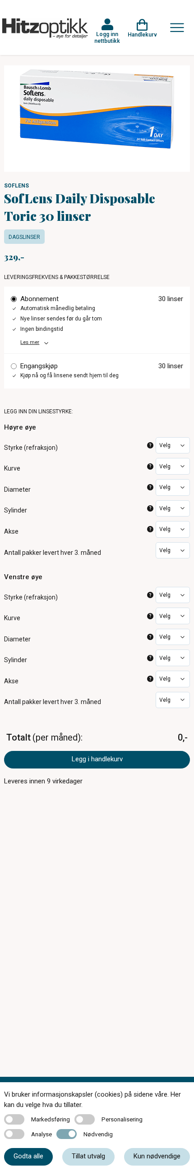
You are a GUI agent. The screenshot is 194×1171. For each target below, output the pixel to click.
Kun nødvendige (157, 1156)
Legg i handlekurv (97, 759)
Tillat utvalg (88, 1156)
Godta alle (28, 1156)
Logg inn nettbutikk (107, 37)
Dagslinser (24, 237)
